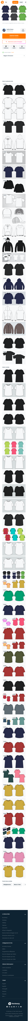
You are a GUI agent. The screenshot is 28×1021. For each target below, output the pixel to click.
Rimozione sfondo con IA (8, 998)
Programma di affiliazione (8, 1014)
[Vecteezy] (2, 2)
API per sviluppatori (7, 993)
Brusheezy (4, 980)
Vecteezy (4, 982)
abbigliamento (7, 947)
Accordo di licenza (6, 1009)
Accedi (21, 2)
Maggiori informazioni (8, 55)
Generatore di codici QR (8, 1000)
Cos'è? (12, 52)
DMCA (3, 1011)
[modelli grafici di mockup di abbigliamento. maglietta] (13, 256)
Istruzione (4, 990)
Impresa (4, 987)
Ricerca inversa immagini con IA (10, 995)
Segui (23, 30)
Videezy (4, 985)
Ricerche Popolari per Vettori (9, 1016)
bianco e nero (17, 947)
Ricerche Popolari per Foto (8, 1019)
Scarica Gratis (14, 36)
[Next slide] (22, 947)
